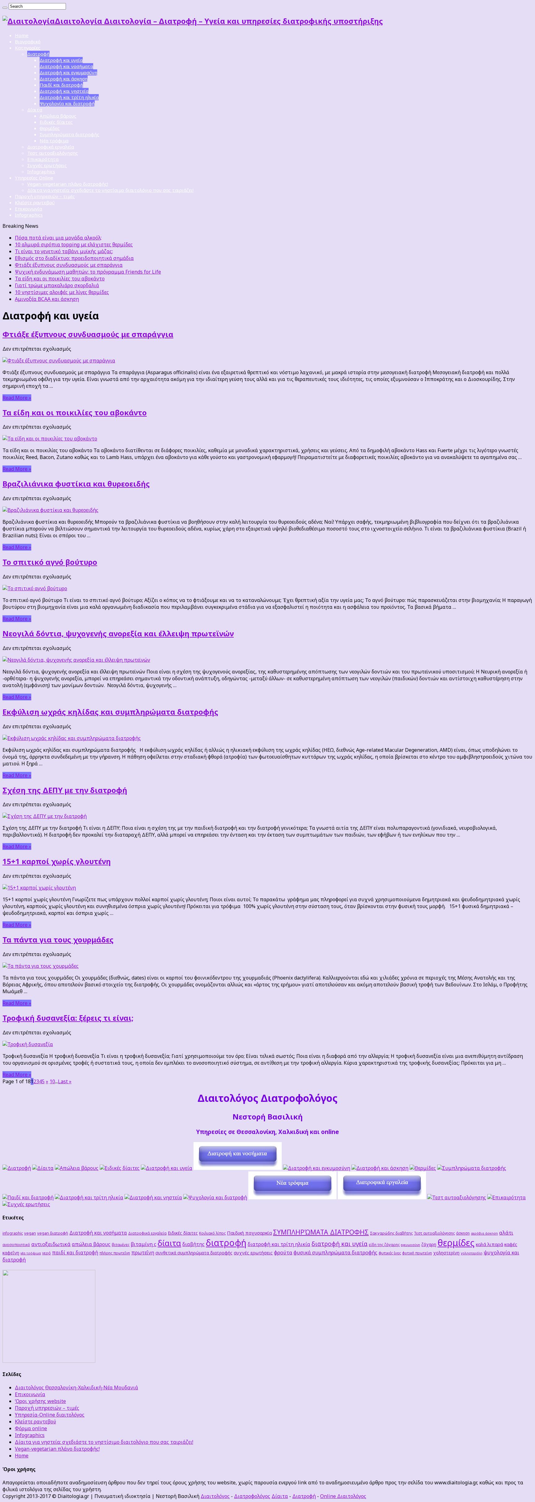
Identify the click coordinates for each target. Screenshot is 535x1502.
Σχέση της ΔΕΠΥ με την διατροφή (64, 790)
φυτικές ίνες (390, 1253)
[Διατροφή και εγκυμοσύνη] (316, 1168)
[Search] (4, 8)
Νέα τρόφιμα (54, 140)
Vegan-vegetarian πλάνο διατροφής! (67, 184)
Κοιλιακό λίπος (212, 1233)
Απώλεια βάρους (58, 116)
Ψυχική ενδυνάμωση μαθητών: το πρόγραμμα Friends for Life (88, 271)
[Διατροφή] (16, 1168)
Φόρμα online (31, 1428)
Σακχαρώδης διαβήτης (391, 1233)
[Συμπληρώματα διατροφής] (471, 1168)
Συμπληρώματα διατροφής (69, 134)
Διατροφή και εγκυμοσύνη (68, 72)
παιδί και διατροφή (75, 1252)
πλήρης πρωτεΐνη (114, 1252)
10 (52, 1081)
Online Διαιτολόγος (343, 1496)
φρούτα (283, 1252)
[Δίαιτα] (43, 1168)
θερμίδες (456, 1242)
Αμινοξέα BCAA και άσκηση (47, 299)
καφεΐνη (10, 1253)
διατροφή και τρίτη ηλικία (279, 1244)
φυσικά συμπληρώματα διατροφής (335, 1252)
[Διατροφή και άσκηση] (379, 1168)
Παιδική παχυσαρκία (249, 1233)
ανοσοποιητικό (16, 1244)
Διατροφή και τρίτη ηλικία (69, 97)
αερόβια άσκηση (484, 1233)
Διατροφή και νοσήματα (66, 66)
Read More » (16, 397)
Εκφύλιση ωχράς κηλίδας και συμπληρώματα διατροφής (110, 712)
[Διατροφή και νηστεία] (153, 1197)
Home (21, 35)
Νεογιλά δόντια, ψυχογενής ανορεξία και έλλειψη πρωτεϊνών (118, 633)
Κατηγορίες (28, 48)
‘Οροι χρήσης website (40, 1401)
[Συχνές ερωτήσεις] (26, 1204)
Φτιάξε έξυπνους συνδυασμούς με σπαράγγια (69, 265)
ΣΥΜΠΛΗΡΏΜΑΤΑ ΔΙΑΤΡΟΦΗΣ (321, 1231)
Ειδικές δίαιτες (56, 122)
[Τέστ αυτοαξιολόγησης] (456, 1197)
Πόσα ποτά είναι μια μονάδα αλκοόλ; (58, 237)
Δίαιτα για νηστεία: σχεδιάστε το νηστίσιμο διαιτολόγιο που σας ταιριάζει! (110, 190)
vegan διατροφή (52, 1233)
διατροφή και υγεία (339, 1244)
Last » (65, 1081)
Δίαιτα (34, 109)
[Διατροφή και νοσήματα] (238, 1168)
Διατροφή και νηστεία (64, 91)
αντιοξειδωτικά (51, 1244)
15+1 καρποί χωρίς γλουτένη (56, 861)
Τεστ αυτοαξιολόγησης (52, 153)
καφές (510, 1244)
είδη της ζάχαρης (384, 1244)
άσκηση (463, 1233)
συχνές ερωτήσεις (253, 1252)
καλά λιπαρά (489, 1244)
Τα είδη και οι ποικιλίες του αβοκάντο (60, 278)
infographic (12, 1233)
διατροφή (226, 1242)
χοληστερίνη (446, 1253)
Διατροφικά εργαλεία (50, 147)
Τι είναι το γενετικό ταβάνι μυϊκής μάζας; (64, 251)
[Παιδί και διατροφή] (28, 1197)
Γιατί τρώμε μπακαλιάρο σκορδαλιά (57, 285)
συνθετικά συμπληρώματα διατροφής (194, 1253)
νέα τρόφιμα (30, 1253)
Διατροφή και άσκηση (64, 79)
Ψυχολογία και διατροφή (67, 103)
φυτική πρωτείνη (417, 1252)
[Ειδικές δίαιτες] (120, 1168)
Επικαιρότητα (43, 159)
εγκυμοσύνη (410, 1245)
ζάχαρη (428, 1244)
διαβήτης (193, 1244)
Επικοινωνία (28, 209)
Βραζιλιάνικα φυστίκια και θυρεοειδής (76, 483)
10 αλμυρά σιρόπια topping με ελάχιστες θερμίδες (74, 244)
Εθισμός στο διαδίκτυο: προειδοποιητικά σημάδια (74, 258)
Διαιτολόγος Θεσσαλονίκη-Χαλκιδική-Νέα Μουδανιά (76, 1387)
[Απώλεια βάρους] (76, 1168)
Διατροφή (38, 54)
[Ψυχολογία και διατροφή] (215, 1197)
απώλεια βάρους (91, 1244)
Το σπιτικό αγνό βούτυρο (49, 562)
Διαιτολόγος (215, 1496)
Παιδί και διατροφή (61, 85)
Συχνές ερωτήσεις (47, 165)
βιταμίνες (120, 1244)
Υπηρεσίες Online (34, 178)
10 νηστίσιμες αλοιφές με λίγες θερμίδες (62, 292)
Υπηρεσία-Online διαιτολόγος (50, 1414)
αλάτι (506, 1232)
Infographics (41, 171)
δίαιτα (169, 1243)
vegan (30, 1233)
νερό (46, 1252)
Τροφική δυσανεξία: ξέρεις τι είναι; (67, 1018)
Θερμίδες (50, 128)
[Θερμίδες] (423, 1168)
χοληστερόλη (471, 1253)
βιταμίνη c (143, 1244)
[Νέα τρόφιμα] (292, 1197)
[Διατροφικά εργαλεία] (382, 1197)
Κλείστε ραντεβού (35, 202)
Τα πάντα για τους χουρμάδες (58, 939)
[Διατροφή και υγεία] (166, 1168)
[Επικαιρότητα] (506, 1197)
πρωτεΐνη (142, 1252)
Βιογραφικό (28, 41)
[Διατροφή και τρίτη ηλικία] (89, 1197)
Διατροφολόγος (252, 1496)
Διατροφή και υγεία (61, 60)
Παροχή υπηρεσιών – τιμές (45, 196)
